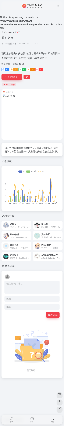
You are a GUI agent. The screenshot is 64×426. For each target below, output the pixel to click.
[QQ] (60, 402)
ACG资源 (13, 32)
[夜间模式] (60, 410)
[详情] (29, 225)
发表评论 (53, 314)
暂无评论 (10, 266)
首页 (5, 32)
